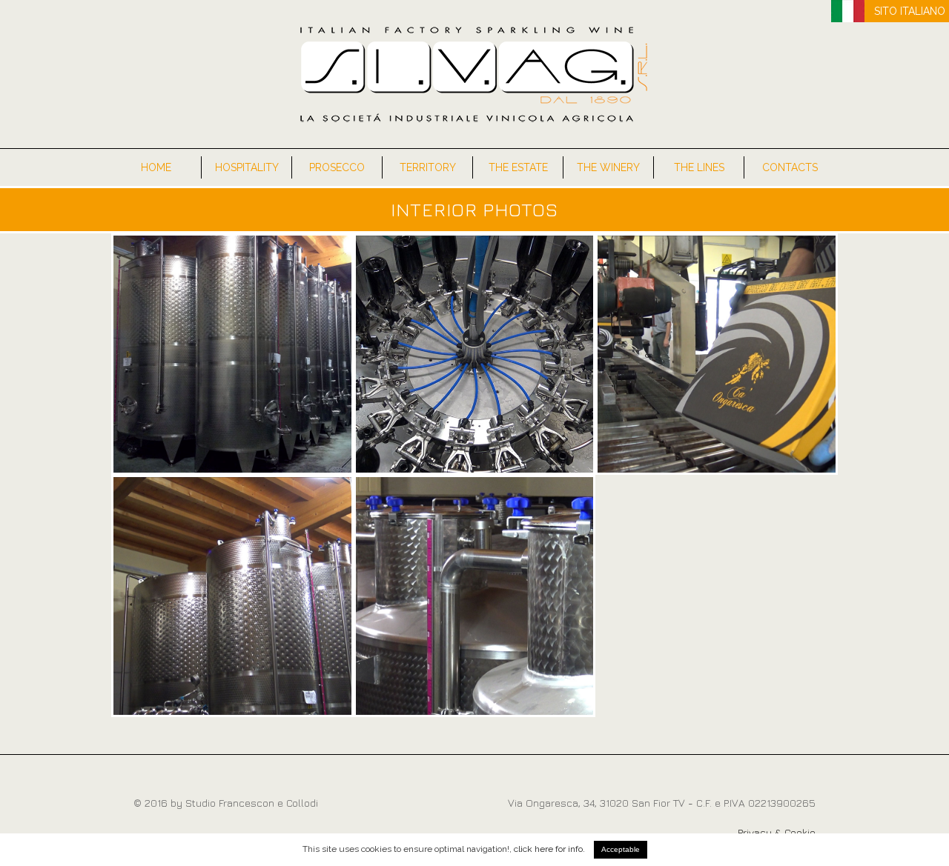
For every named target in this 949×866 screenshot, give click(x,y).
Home (156, 167)
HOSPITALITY (247, 167)
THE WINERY (608, 167)
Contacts (790, 167)
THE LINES (699, 167)
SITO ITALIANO (909, 11)
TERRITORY (428, 167)
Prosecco (337, 167)
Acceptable (620, 849)
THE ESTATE (518, 167)
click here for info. (549, 849)
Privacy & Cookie (777, 832)
